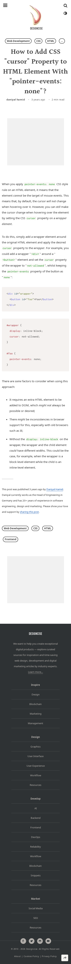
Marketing (35, 713)
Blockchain (35, 704)
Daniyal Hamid (15, 99)
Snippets (36, 875)
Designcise (31, 948)
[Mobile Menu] (5, 5)
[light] (65, 13)
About (17, 956)
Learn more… (35, 672)
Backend (36, 818)
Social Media (36, 908)
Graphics (35, 746)
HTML (50, 41)
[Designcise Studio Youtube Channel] (48, 941)
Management (35, 723)
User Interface (35, 756)
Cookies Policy (31, 956)
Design (36, 694)
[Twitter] (31, 941)
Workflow (35, 775)
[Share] (64, 958)
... (62, 41)
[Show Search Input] (65, 5)
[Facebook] (23, 941)
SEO (35, 918)
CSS (38, 41)
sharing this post (29, 512)
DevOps (35, 837)
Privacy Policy (49, 956)
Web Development (18, 41)
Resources (35, 785)
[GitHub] (40, 941)
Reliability (35, 846)
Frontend (10, 539)
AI (35, 808)
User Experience (36, 765)
